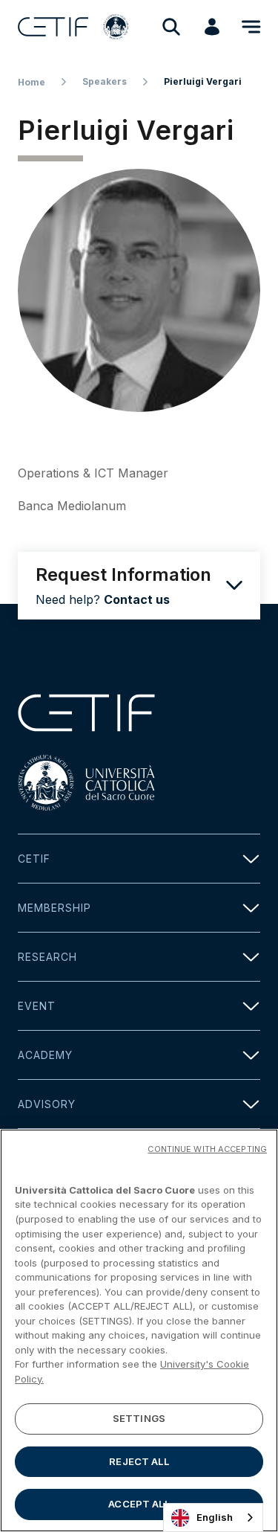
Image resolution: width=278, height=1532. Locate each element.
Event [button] (37, 1006)
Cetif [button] (34, 858)
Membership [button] (54, 907)
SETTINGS (139, 1418)
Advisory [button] (47, 1104)
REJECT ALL (138, 1461)
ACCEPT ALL (138, 1504)
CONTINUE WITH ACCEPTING (207, 1149)
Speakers (104, 81)
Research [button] (47, 956)
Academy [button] (45, 1055)
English (214, 1517)
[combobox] (213, 1517)
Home (31, 82)
